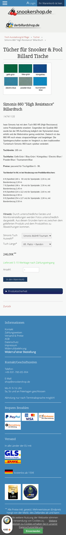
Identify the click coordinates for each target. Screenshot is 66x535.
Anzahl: (7, 269)
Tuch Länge (10, 243)
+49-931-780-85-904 (16, 372)
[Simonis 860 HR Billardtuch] (27, 93)
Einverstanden (33, 531)
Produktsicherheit (17, 291)
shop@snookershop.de (17, 381)
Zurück (7, 306)
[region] (33, 292)
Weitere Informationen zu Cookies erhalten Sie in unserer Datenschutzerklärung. (31, 524)
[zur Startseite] (32, 14)
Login (33, 3)
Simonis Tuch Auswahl (10, 236)
